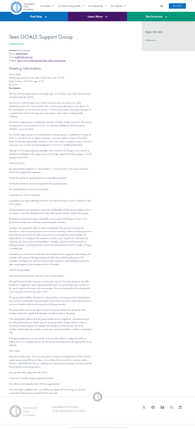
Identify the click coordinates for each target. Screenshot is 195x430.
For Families (45, 6)
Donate (177, 6)
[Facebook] (153, 409)
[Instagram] (171, 409)
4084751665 (22, 53)
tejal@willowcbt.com (24, 57)
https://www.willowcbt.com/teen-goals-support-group (41, 60)
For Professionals (95, 6)
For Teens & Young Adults (69, 6)
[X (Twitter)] (144, 409)
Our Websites (116, 6)
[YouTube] (162, 409)
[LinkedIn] (180, 409)
